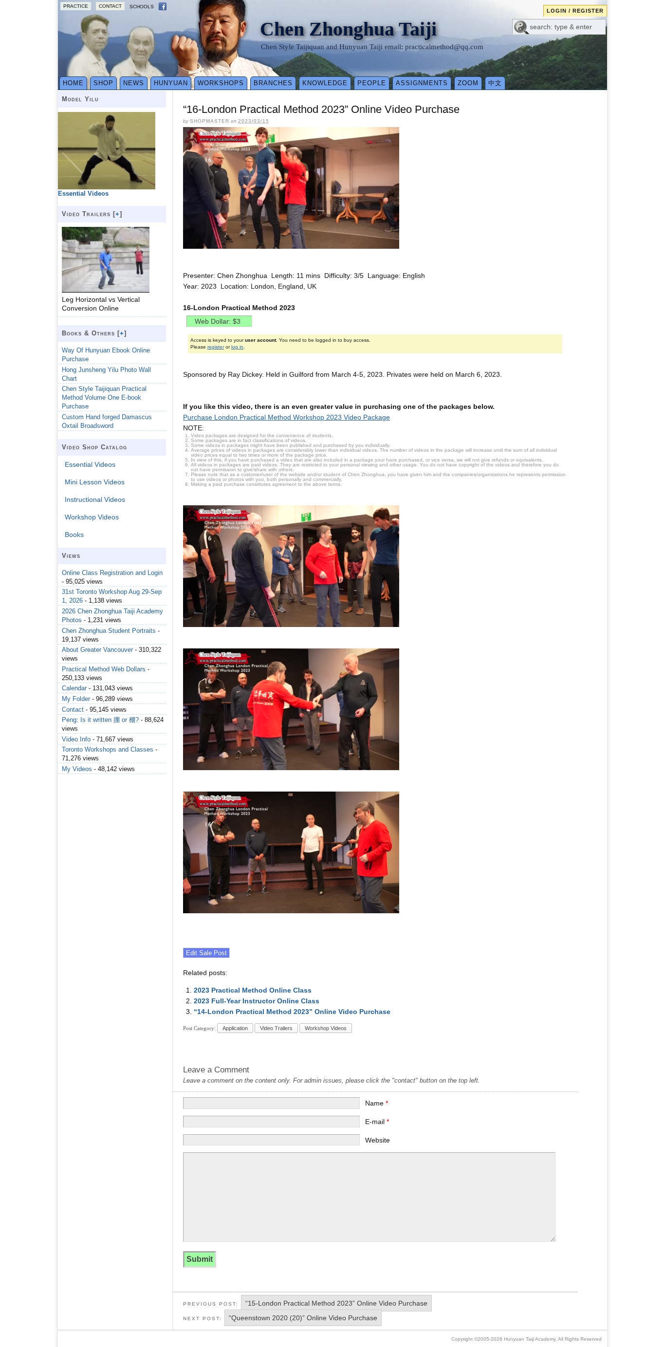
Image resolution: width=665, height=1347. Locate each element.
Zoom (468, 83)
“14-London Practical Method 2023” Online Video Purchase (292, 1011)
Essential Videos (90, 464)
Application (235, 1028)
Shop (103, 83)
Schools (141, 6)
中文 (495, 83)
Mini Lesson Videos (95, 482)
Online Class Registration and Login (112, 572)
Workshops (221, 83)
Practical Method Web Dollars (104, 669)
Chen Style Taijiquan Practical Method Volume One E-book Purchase (104, 397)
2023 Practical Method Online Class (253, 990)
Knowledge (325, 83)
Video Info (76, 739)
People (371, 83)
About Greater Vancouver (97, 649)
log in (237, 347)
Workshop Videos (326, 1028)
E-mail (377, 1122)
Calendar (74, 688)
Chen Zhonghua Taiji (348, 29)
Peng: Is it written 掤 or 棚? (100, 719)
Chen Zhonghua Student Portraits (109, 630)
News (133, 83)
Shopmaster (209, 121)
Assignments (422, 83)
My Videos (77, 769)
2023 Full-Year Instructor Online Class (256, 1001)
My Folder (76, 698)
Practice (75, 6)
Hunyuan (171, 83)
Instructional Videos (95, 499)
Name (376, 1103)
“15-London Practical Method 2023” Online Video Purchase (336, 1303)
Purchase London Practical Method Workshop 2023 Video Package (286, 417)
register (215, 347)
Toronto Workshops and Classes (107, 749)
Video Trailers (276, 1028)
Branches (273, 83)
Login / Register (575, 11)
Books (74, 534)
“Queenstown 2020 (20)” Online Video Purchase (303, 1318)
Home (73, 83)
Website (377, 1140)
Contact (110, 6)
